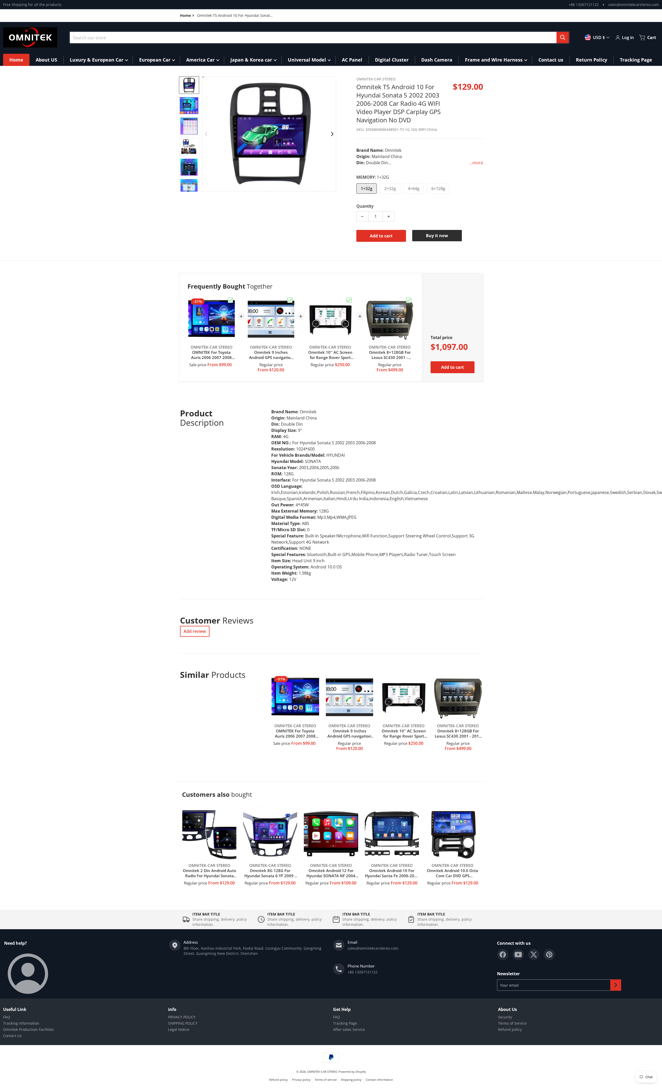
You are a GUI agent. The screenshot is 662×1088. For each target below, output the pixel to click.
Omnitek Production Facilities (28, 1029)
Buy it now (437, 235)
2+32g (390, 188)
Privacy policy (301, 1080)
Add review (195, 631)
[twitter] (533, 954)
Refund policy (510, 1029)
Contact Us (12, 1035)
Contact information (379, 1080)
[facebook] (502, 954)
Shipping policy (351, 1080)
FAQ (6, 1017)
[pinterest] (549, 954)
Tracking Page (345, 1023)
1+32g (366, 188)
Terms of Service (512, 1023)
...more (476, 163)
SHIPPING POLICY (183, 1023)
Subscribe (615, 985)
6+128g (438, 188)
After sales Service (349, 1029)
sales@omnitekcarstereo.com (633, 4)
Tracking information (21, 1023)
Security (505, 1017)
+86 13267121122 (584, 4)
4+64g (413, 188)
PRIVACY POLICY (181, 1017)
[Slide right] (189, 187)
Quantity (365, 206)
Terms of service (326, 1080)
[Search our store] (562, 37)
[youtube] (518, 954)
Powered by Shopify (352, 1072)
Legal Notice (178, 1029)
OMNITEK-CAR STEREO (322, 1072)
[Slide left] (206, 134)
